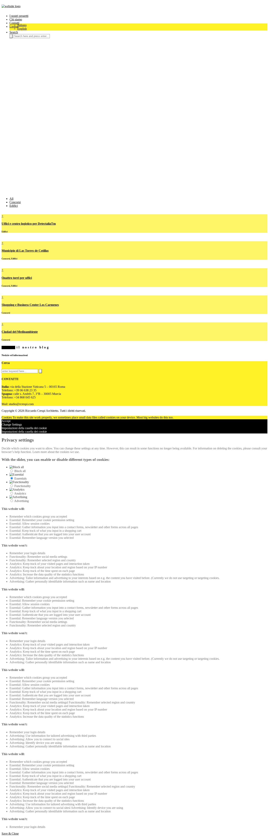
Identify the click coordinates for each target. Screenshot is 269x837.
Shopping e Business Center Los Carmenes (30, 304)
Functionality (22, 486)
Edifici (13, 205)
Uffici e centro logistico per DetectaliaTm (29, 223)
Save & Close (10, 833)
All (11, 198)
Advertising (21, 501)
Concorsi (15, 202)
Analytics (20, 493)
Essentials (20, 478)
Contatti (14, 23)
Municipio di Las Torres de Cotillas (25, 250)
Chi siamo (15, 19)
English (22, 28)
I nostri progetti (18, 16)
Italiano (22, 25)
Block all (20, 471)
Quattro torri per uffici (17, 277)
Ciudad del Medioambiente (20, 331)
